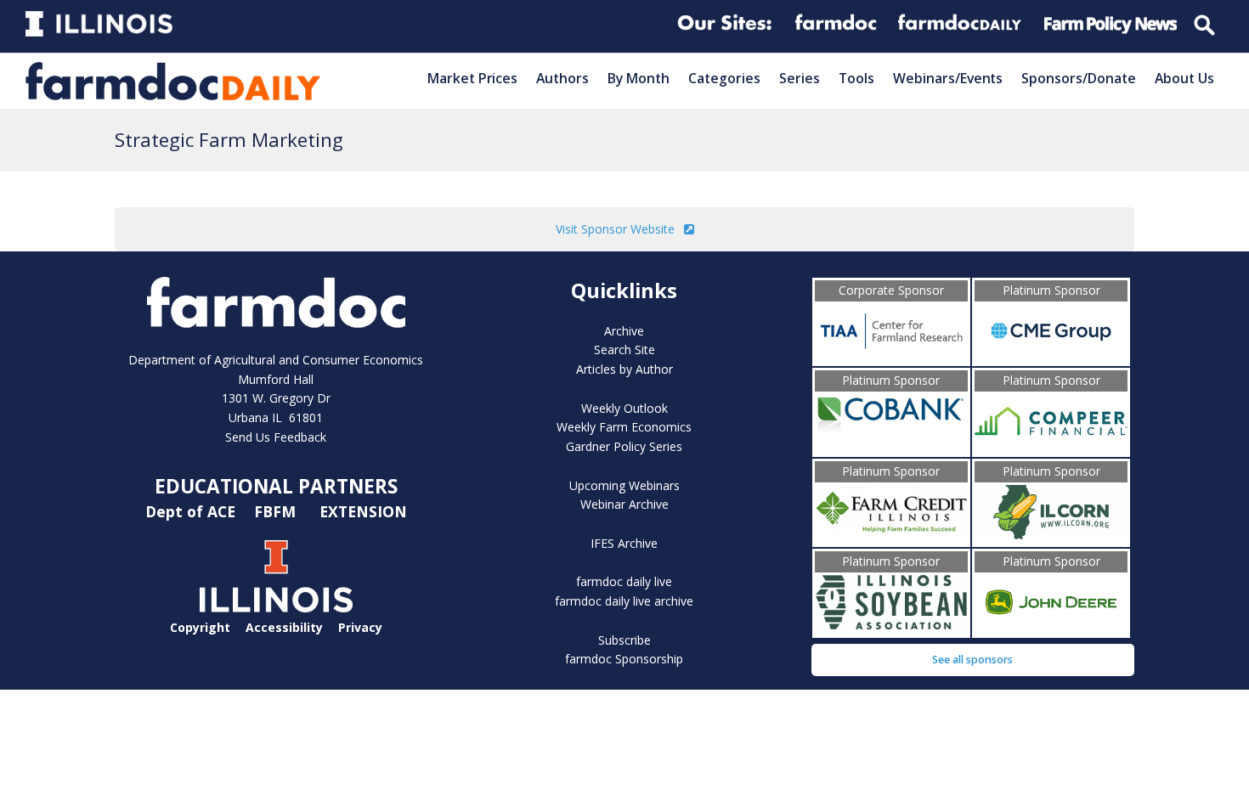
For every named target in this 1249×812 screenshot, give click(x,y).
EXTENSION (363, 511)
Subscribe (624, 640)
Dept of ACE (192, 511)
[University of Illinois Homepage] (276, 608)
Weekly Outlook (624, 408)
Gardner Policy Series (624, 446)
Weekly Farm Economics (624, 427)
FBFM (277, 511)
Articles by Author (624, 369)
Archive (624, 331)
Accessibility (284, 627)
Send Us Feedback (275, 437)
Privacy (360, 627)
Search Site (624, 349)
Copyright (200, 627)
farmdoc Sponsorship (624, 659)
